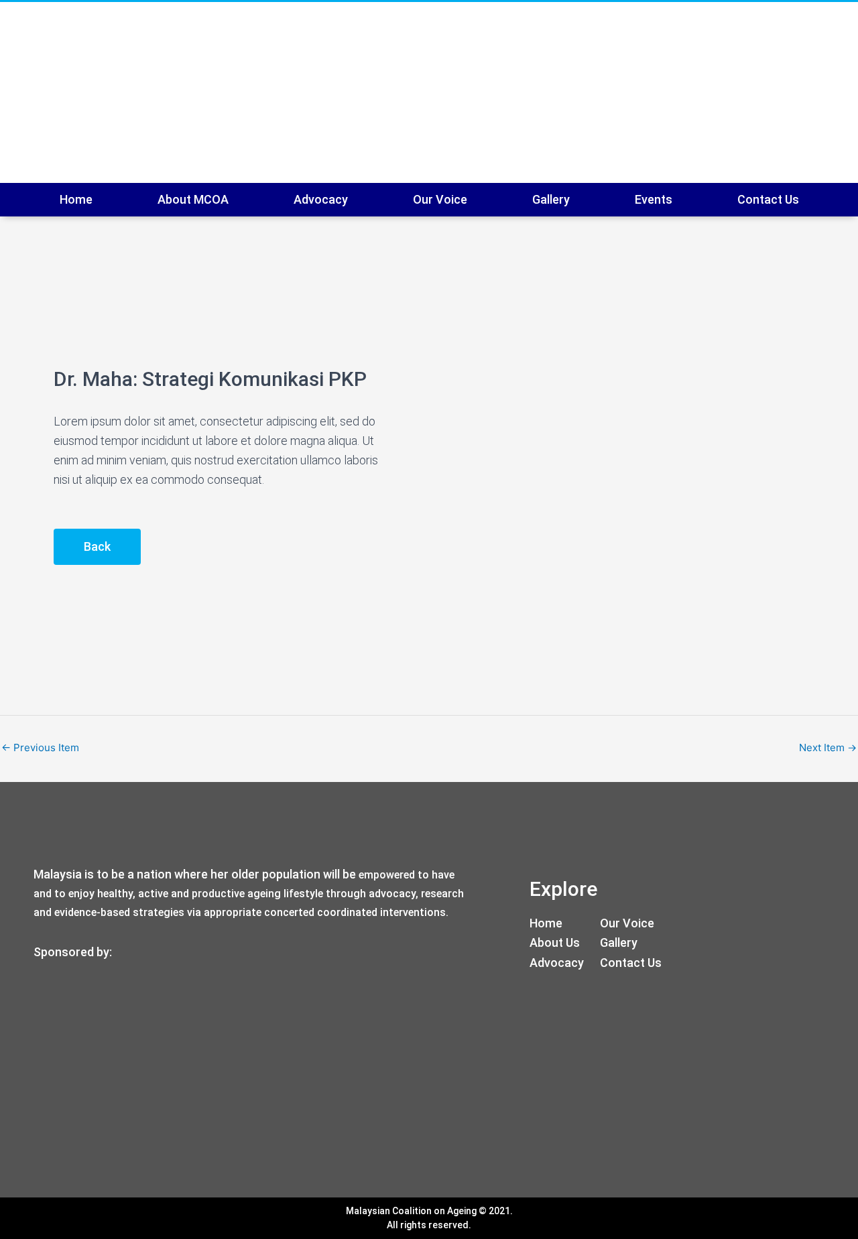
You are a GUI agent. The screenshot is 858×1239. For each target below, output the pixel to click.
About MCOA (193, 199)
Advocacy (321, 199)
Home (76, 199)
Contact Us (768, 199)
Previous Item (40, 747)
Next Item (828, 747)
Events (653, 199)
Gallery (551, 199)
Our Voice (440, 199)
